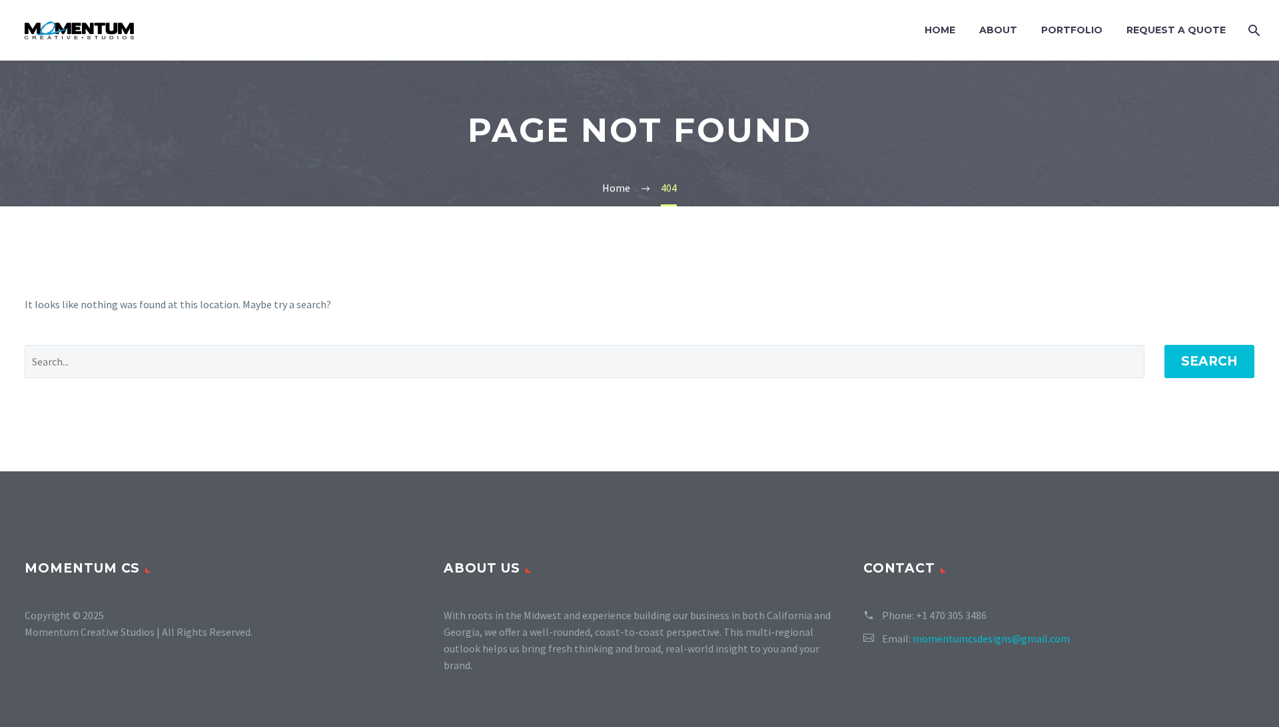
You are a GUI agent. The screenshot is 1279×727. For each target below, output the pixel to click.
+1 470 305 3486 (951, 615)
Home (940, 30)
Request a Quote (1176, 30)
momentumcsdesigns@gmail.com (991, 638)
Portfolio (1071, 30)
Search (1209, 361)
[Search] (1253, 30)
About (998, 30)
